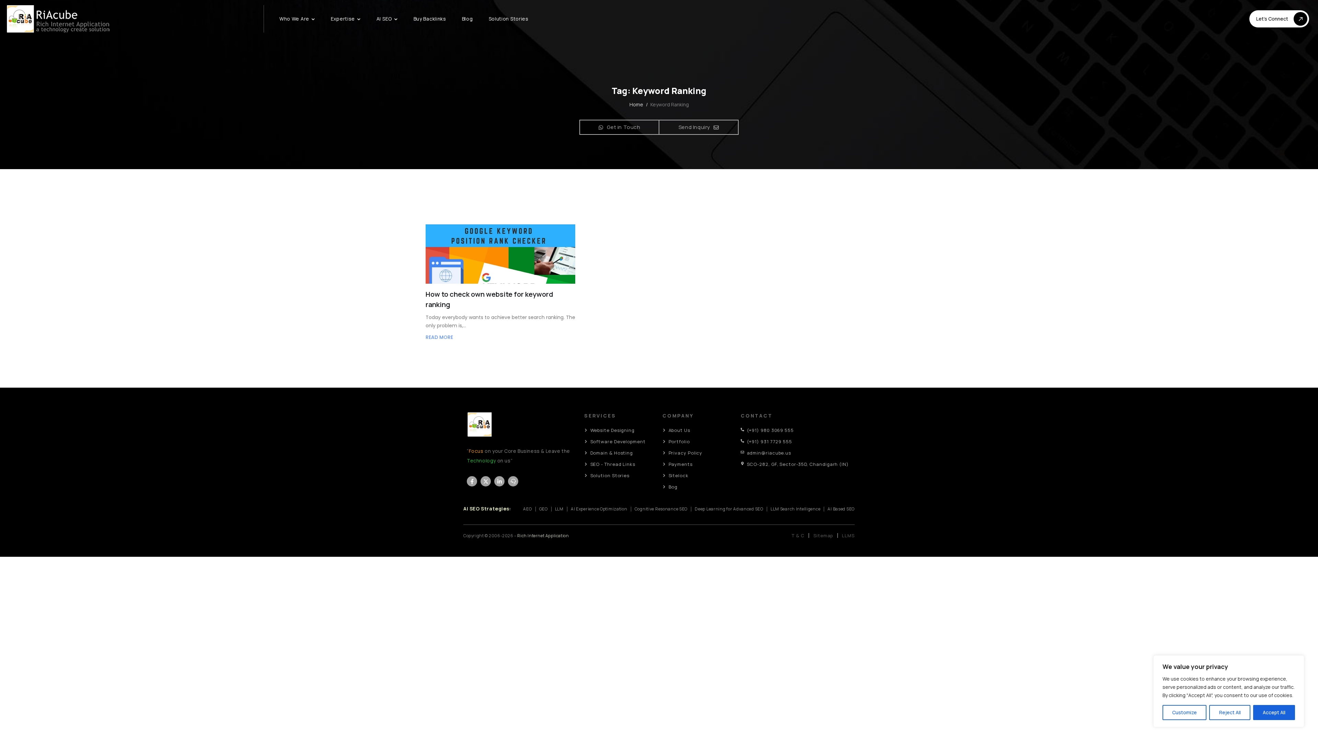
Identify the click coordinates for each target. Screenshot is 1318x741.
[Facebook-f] (472, 481)
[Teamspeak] (513, 481)
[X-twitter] (486, 481)
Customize (1184, 712)
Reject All (1230, 712)
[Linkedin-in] (499, 481)
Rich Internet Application (543, 536)
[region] (1228, 691)
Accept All (1274, 712)
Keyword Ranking (669, 104)
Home (636, 104)
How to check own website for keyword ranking (489, 299)
